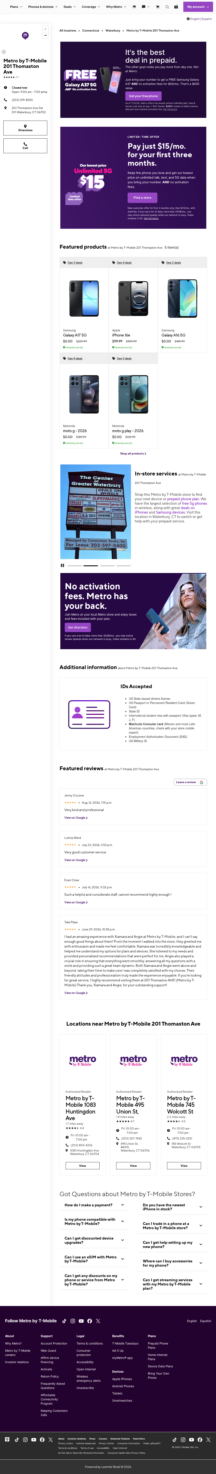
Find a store (142, 198)
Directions (25, 130)
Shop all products (132, 453)
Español (206, 19)
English (195, 19)
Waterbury (112, 30)
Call (25, 148)
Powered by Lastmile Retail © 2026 (108, 1466)
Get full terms (170, 109)
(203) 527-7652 (131, 1138)
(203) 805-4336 (81, 1145)
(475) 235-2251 (182, 1138)
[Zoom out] (45, 35)
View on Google (75, 817)
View (82, 1165)
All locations (67, 30)
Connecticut (90, 30)
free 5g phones (194, 503)
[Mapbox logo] (3, 52)
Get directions (78, 627)
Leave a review (186, 782)
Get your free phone (143, 96)
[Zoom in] (45, 29)
